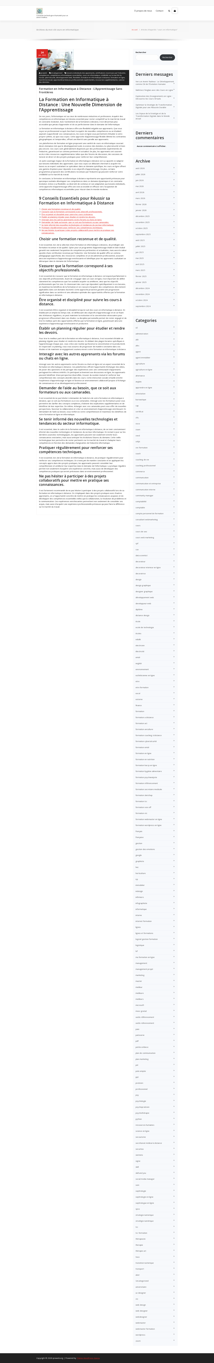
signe (138, 1161)
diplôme (139, 609)
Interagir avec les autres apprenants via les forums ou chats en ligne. (71, 219)
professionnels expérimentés (82, 80)
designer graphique (144, 591)
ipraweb (43, 73)
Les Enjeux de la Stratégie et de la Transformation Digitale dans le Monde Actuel (153, 116)
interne (139, 915)
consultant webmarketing (147, 519)
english (139, 663)
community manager (144, 495)
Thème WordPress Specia (88, 1358)
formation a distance (145, 717)
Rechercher (141, 52)
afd (137, 339)
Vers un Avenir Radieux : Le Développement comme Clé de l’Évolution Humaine (155, 82)
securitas (140, 1149)
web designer (142, 1311)
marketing (140, 975)
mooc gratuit (141, 1011)
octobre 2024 (142, 300)
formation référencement (147, 783)
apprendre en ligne (144, 387)
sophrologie (141, 1191)
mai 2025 (140, 258)
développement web (64, 77)
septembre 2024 (143, 306)
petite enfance (142, 1047)
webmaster (141, 1323)
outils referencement (145, 1023)
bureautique (141, 399)
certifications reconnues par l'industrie (110, 73)
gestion (139, 843)
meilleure (140, 993)
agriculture (140, 363)
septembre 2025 (143, 234)
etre (137, 681)
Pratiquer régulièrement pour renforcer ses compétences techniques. (72, 227)
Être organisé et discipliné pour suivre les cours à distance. (67, 214)
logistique (140, 945)
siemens (139, 1155)
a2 (137, 327)
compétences (44, 75)
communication (142, 477)
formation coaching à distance (149, 735)
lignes (138, 927)
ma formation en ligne (145, 957)
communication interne (145, 489)
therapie (139, 1245)
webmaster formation (145, 1329)
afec (137, 345)
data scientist (141, 555)
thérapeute (141, 1239)
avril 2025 (140, 264)
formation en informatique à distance (95, 77)
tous (138, 1257)
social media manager (145, 1179)
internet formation (144, 921)
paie (137, 1029)
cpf (137, 543)
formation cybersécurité (146, 741)
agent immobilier (143, 357)
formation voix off (143, 807)
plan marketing (142, 1059)
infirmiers (140, 897)
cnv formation (142, 447)
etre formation (142, 687)
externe (139, 699)
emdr (138, 657)
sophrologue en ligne (145, 1203)
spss (138, 1209)
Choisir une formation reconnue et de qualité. (61, 209)
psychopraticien (142, 1107)
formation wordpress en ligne (149, 825)
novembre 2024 (143, 294)
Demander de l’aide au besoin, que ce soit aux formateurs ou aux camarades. (75, 222)
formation (140, 711)
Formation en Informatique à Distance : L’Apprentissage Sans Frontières (80, 90)
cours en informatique (91, 75)
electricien (140, 645)
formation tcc (141, 801)
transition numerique (145, 1263)
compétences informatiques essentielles (66, 75)
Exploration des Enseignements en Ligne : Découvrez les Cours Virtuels (154, 97)
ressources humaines (145, 1125)
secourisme (141, 1137)
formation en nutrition (145, 759)
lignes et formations (144, 933)
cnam (138, 429)
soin (137, 1185)
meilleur (139, 987)
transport (140, 1269)
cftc (137, 417)
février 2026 (141, 204)
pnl (137, 1065)
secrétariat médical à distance (149, 1143)
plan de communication (145, 1053)
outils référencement (145, 1017)
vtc (137, 1299)
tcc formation (141, 1233)
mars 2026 (140, 198)
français (139, 831)
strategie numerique (145, 1215)
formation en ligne (118, 77)
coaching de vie (142, 459)
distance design (142, 615)
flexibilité (76, 77)
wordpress (140, 1335)
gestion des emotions (145, 849)
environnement (142, 669)
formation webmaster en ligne (149, 819)
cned (138, 435)
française (140, 837)
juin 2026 (140, 180)
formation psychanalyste (146, 777)
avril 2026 (140, 192)
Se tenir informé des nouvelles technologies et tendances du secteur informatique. (77, 225)
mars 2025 (140, 270)
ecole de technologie (145, 627)
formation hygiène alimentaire (149, 771)
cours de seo (141, 531)
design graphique (143, 585)
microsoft (140, 1005)
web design (141, 1305)
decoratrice (141, 573)
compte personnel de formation (149, 513)
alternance (140, 375)
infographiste (141, 903)
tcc (137, 1227)
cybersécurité (50, 77)
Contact (159, 10)
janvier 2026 (141, 210)
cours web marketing (145, 537)
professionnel (142, 1089)
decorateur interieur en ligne (148, 567)
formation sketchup (144, 795)
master (139, 981)
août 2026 (140, 168)
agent (138, 351)
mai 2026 (140, 186)
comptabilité (141, 501)
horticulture (141, 873)
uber (138, 1275)
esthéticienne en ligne (145, 675)
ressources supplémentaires (106, 80)
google (139, 855)
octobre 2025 (142, 228)
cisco (138, 423)
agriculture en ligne (144, 369)
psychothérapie (142, 1113)
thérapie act (141, 1251)
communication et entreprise (148, 483)
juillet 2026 (140, 174)
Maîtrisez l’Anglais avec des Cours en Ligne (154, 90)
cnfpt (138, 441)
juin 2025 (140, 252)
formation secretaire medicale (149, 789)
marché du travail (46, 80)
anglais (139, 381)
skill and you (141, 1173)
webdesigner (141, 1317)
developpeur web (143, 603)
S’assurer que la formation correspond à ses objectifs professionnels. (71, 211)
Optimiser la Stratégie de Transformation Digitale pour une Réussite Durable (154, 106)
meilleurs (140, 999)
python (139, 1119)
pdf (137, 1041)
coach (138, 453)
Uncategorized (56, 73)
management (141, 963)
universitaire (141, 1287)
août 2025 (140, 240)
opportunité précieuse (62, 80)
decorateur (140, 561)
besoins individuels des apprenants (81, 73)
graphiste (140, 861)
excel (138, 693)
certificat (139, 411)
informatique (141, 909)
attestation (140, 393)
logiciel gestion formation (147, 939)
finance (139, 705)
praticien (139, 1083)
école (138, 621)
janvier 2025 (141, 282)
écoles (138, 633)
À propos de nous (143, 10)
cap (137, 405)
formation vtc (141, 813)
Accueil (134, 29)
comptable (140, 507)
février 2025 (141, 276)
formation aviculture (144, 729)
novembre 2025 (143, 222)
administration (142, 333)
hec (137, 867)
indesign (139, 891)
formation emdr (142, 747)
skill (137, 1167)
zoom (138, 1341)
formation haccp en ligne (146, 765)
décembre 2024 (143, 288)
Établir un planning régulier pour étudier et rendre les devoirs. (68, 217)
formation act (141, 723)
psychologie (141, 1101)
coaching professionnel (146, 465)
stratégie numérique (145, 1221)
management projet (144, 969)
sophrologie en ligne (144, 1197)
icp (137, 879)
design (138, 579)
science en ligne (142, 1131)
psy (137, 1095)
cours (138, 525)
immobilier (140, 885)
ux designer (141, 1293)
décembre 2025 (143, 216)
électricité (140, 651)
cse (137, 549)
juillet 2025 (140, 246)
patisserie (140, 1035)
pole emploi (141, 1071)
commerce (140, 471)
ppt (137, 1077)
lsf (137, 951)
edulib (138, 639)
